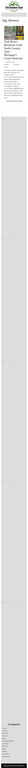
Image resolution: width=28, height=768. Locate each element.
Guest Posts (5, 746)
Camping (4, 728)
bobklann (6, 64)
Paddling (4, 751)
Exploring (8, 101)
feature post (15, 101)
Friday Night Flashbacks (8, 741)
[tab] (3, 14)
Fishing (4, 738)
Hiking (20, 101)
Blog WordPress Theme (10, 765)
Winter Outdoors (6, 756)
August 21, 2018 (10, 62)
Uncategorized (5, 754)
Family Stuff (5, 733)
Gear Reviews (5, 743)
